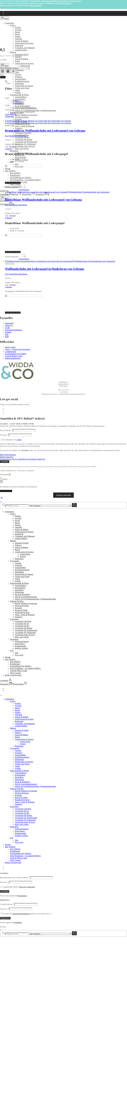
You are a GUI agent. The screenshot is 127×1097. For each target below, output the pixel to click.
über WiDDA (10, 659)
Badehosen (19, 70)
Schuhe (18, 92)
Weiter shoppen (6, 491)
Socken (23, 556)
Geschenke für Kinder (23, 139)
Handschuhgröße (11, 187)
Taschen (18, 75)
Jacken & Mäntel (21, 41)
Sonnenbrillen (20, 79)
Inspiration (14, 151)
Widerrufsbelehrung (12, 358)
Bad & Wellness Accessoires (26, 115)
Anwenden (10, 114)
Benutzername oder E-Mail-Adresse (15, 878)
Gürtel (17, 90)
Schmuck (18, 77)
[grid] (2, 71)
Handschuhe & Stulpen (24, 86)
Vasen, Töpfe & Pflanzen (25, 126)
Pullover (18, 545)
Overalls (18, 30)
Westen (18, 36)
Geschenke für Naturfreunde (26, 142)
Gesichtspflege (20, 97)
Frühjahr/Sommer (22, 641)
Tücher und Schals (22, 88)
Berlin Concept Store (13, 675)
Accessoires (14, 561)
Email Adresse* (6, 430)
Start (1, 56)
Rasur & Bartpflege (22, 106)
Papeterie (18, 128)
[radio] (26, 185)
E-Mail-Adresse (7, 904)
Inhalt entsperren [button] (6, 457)
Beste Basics (20, 644)
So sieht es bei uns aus (62, 3)
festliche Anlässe (21, 160)
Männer (13, 52)
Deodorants (19, 592)
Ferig (3, 77)
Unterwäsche (25, 66)
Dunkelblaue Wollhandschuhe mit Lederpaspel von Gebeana (43, 199)
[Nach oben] (1, 499)
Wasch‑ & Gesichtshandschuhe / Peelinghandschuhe (35, 110)
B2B (7, 337)
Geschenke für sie (22, 624)
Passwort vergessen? (27, 887)
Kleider (18, 28)
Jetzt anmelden (35, 5)
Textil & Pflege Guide (13, 356)
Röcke (17, 34)
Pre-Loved (19, 655)
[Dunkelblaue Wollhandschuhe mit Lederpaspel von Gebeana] (57, 192)
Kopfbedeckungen (22, 570)
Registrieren (22, 896)
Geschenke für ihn (22, 137)
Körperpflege (20, 588)
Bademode (19, 45)
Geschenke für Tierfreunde (25, 144)
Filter (6, 66)
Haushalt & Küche (22, 612)
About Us (9, 325)
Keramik (18, 119)
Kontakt (8, 332)
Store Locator (15, 184)
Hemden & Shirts (22, 54)
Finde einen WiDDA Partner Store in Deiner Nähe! (61, 1)
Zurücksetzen (24, 190)
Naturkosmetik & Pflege (19, 95)
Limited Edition (21, 50)
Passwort (4, 882)
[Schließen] (1, 8)
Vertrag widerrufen (63, 495)
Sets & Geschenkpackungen (26, 597)
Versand (12, 146)
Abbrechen (9, 116)
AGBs (7, 328)
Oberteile (18, 39)
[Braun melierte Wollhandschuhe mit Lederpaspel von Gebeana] (38, 122)
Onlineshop (9, 23)
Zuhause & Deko (16, 601)
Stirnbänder (19, 83)
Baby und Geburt (22, 148)
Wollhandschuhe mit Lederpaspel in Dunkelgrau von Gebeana (44, 268)
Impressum (9, 323)
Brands (8, 657)
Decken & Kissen (22, 117)
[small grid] (7, 71)
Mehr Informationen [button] (8, 455)
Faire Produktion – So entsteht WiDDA (25, 180)
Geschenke (14, 619)
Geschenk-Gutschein (23, 133)
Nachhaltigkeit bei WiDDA (15, 354)
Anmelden (4, 891)
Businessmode (20, 157)
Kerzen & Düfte (21, 610)
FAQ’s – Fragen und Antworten (17, 349)
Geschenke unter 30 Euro (25, 146)
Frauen (12, 25)
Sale (16, 164)
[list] (13, 71)
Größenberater (10, 352)
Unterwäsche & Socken (24, 43)
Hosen (17, 32)
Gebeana (8, 149)
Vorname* (4, 435)
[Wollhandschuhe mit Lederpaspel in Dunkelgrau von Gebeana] (60, 261)
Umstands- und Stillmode (25, 48)
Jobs (6, 334)
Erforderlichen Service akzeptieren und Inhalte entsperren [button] (22, 459)
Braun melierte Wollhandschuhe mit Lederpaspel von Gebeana (45, 130)
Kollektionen (15, 664)
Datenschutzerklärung (13, 330)
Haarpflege (19, 590)
